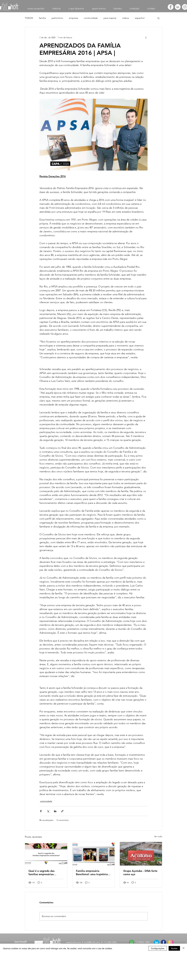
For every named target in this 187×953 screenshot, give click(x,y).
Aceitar (174, 948)
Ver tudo (158, 836)
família (42, 18)
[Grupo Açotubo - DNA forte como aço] (141, 854)
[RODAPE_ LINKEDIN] (156, 942)
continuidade (91, 18)
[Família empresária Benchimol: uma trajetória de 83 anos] (93, 854)
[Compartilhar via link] (62, 811)
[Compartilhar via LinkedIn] (55, 811)
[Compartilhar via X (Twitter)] (48, 811)
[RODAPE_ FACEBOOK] (163, 942)
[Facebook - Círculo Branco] (170, 7)
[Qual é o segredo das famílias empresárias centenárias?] (46, 854)
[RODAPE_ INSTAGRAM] (171, 942)
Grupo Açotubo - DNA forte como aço (140, 872)
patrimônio (57, 18)
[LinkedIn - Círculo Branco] (178, 7)
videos (125, 18)
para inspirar (110, 18)
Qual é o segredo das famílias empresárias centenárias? (41, 872)
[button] (158, 18)
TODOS (29, 18)
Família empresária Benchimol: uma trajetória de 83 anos (92, 872)
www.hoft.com (73, 942)
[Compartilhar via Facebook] (40, 811)
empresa (73, 18)
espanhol (139, 18)
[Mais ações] (146, 37)
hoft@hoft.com (92, 942)
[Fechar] (183, 948)
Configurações (157, 948)
